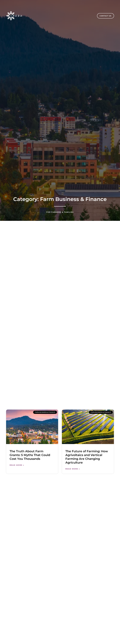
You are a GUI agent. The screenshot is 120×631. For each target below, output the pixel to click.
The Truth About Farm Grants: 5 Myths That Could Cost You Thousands (30, 454)
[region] (89, 613)
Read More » (17, 465)
